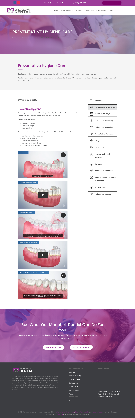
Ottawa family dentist (82, 412)
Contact (110, 11)
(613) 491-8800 (80, 3)
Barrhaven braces (60, 412)
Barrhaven (60, 414)
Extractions (99, 147)
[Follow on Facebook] (15, 2)
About (71, 394)
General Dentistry (75, 376)
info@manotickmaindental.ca (58, 3)
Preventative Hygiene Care (106, 107)
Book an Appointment (111, 3)
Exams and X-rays (102, 114)
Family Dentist (74, 390)
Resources (78, 11)
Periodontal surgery (103, 194)
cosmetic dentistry (98, 412)
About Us (89, 11)
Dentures (98, 164)
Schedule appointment (81, 347)
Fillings (97, 140)
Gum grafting (100, 187)
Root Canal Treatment (104, 171)
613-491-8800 (107, 397)
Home (56, 11)
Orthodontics (73, 383)
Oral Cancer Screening (104, 120)
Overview (98, 100)
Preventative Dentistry (104, 134)
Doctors (72, 372)
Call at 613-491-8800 (53, 347)
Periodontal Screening (104, 127)
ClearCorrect (73, 387)
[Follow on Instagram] (18, 2)
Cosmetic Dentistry (75, 379)
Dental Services (66, 11)
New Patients (101, 11)
